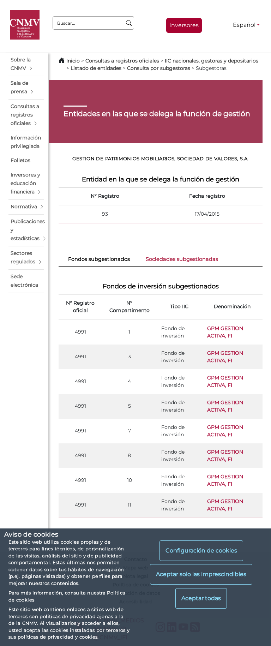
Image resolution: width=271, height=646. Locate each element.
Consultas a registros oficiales (122, 61)
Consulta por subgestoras (158, 68)
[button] (26, 64)
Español (244, 25)
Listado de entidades (96, 68)
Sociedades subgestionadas (182, 259)
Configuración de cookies (201, 550)
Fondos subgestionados (99, 259)
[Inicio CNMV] (26, 25)
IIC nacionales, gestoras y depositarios (211, 61)
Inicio (73, 61)
